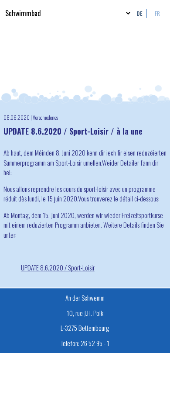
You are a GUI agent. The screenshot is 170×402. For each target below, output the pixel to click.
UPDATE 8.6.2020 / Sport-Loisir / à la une (73, 131)
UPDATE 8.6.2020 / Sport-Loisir (58, 267)
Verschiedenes (45, 117)
